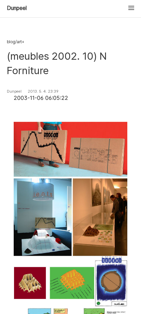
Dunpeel (17, 8)
